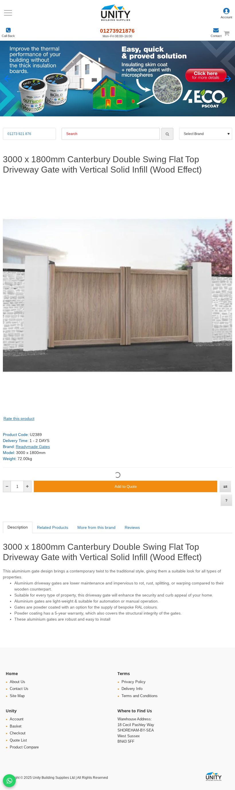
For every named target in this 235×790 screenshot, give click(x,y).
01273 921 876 (19, 134)
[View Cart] (229, 33)
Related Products (52, 527)
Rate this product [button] (18, 418)
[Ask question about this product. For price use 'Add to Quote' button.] (226, 500)
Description (17, 527)
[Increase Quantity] (27, 486)
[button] (7, 78)
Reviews (132, 527)
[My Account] (226, 13)
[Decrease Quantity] (7, 486)
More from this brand (96, 527)
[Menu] (8, 13)
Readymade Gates (33, 446)
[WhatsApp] (9, 780)
